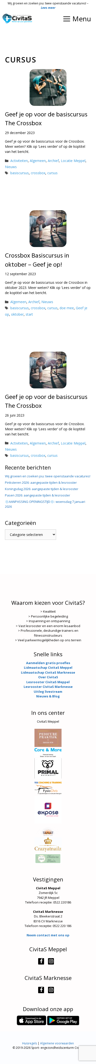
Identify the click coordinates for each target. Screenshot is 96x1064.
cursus (52, 173)
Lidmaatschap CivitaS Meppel (48, 667)
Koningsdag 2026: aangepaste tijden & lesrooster (41, 489)
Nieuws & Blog (48, 696)
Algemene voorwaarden (57, 1043)
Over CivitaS (48, 677)
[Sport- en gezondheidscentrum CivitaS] (17, 18)
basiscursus (19, 173)
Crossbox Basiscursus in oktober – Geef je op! (37, 260)
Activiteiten (19, 160)
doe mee (67, 308)
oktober (17, 314)
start (29, 314)
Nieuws (11, 166)
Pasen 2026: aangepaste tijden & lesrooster (37, 495)
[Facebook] (41, 961)
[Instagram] (51, 961)
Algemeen (38, 160)
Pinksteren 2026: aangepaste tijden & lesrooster (41, 482)
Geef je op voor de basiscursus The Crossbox (46, 119)
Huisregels (29, 1043)
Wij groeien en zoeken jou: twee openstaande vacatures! (47, 476)
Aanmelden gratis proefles (48, 663)
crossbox (38, 173)
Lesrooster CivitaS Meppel (48, 682)
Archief (53, 160)
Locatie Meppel (73, 160)
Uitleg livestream (48, 691)
